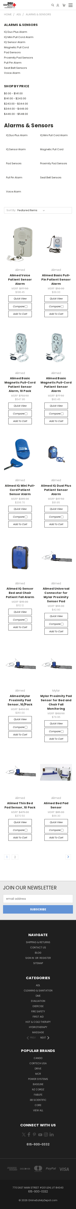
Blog (38, 952)
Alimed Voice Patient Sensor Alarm (20, 279)
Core (38, 1105)
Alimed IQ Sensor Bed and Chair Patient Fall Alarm (20, 593)
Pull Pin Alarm (12, 63)
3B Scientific (38, 1100)
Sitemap (38, 963)
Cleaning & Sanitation (38, 990)
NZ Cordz (38, 1089)
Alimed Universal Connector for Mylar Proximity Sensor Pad (56, 595)
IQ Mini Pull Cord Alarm (18, 37)
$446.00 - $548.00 (16, 114)
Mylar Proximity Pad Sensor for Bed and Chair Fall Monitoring (56, 702)
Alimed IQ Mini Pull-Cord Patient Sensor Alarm (20, 490)
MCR (38, 1073)
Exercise (38, 1006)
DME (38, 995)
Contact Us (38, 947)
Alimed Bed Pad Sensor (56, 805)
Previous (6, 1205)
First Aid (38, 1016)
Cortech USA (38, 1063)
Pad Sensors (12, 52)
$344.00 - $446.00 (16, 109)
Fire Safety (38, 1011)
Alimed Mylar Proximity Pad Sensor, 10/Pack (19, 700)
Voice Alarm (12, 73)
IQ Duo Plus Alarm (15, 32)
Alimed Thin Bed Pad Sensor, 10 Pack (19, 805)
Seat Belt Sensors (15, 68)
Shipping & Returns (38, 942)
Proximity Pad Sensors (18, 58)
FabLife (38, 1094)
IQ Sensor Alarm (14, 42)
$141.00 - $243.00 (15, 98)
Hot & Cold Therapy (38, 1022)
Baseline (38, 1084)
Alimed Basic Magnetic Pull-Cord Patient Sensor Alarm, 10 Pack (20, 384)
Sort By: (11, 210)
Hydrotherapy (38, 1027)
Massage (38, 1032)
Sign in (30, 958)
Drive (38, 1068)
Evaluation (38, 1001)
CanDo (38, 1058)
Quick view (20, 298)
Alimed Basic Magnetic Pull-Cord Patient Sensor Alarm (56, 384)
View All (38, 1110)
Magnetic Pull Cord (16, 47)
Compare (19, 306)
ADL (38, 985)
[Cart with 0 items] (64, 5)
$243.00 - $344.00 (16, 104)
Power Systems (38, 1079)
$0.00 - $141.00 (13, 93)
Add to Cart (20, 314)
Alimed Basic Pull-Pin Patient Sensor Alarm (56, 279)
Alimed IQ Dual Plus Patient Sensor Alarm (56, 490)
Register (45, 958)
